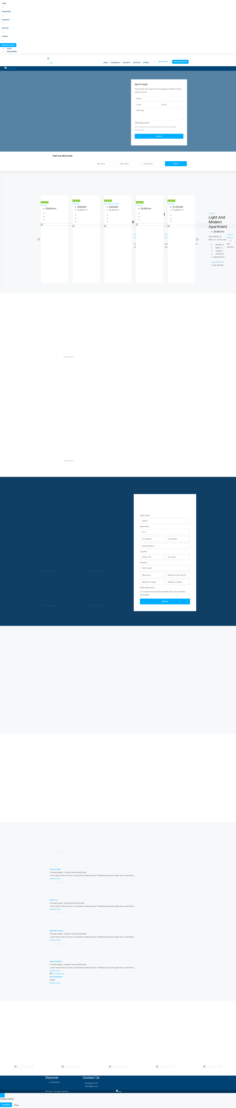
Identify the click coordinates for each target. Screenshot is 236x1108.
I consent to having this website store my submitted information (155, 128)
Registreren (12, 51)
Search (176, 164)
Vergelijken (6, 1105)
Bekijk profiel (55, 878)
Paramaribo (55, 1082)
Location (143, 551)
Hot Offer (115, 204)
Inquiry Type (145, 515)
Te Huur (44, 205)
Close (16, 1105)
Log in (9, 48)
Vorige (38, 239)
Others (5, 36)
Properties (6, 12)
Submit (159, 136)
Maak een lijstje (8, 45)
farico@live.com (91, 1086)
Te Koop (75, 204)
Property (6, 20)
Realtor (5, 28)
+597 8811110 (162, 62)
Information (144, 526)
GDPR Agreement (142, 123)
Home (4, 3)
